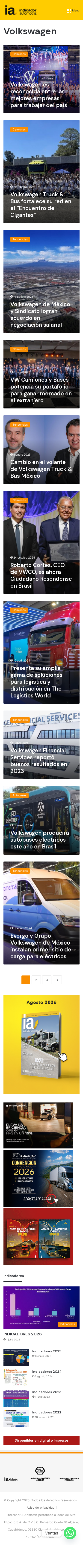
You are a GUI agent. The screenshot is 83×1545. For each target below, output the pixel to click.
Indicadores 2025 (46, 1351)
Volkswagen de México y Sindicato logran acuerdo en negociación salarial (40, 314)
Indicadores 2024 (47, 1371)
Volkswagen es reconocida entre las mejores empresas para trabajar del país (38, 95)
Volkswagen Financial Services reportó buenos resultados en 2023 (38, 761)
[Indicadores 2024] (16, 1377)
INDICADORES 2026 (22, 1334)
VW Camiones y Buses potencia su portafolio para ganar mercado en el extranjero (41, 390)
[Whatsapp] (70, 1533)
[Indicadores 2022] (16, 1418)
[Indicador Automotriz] (20, 10)
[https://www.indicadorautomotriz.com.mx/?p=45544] (41, 1093)
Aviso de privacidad (40, 1507)
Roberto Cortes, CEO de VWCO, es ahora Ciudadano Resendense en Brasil (41, 575)
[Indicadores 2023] (16, 1398)
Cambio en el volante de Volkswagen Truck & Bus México (41, 469)
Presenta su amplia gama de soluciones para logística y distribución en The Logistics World (36, 681)
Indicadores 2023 (46, 1392)
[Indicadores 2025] (16, 1357)
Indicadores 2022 (46, 1412)
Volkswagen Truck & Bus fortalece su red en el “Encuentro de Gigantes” (40, 205)
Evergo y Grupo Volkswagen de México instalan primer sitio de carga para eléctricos (40, 946)
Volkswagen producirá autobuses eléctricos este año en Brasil (39, 839)
